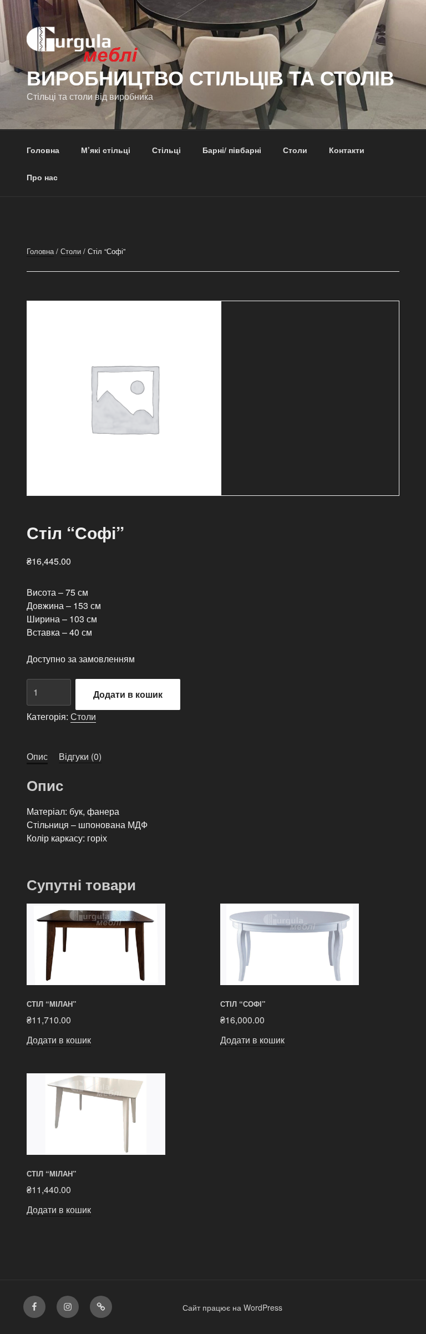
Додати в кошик (128, 694)
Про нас (42, 176)
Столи (295, 149)
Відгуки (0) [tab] (80, 756)
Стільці (166, 149)
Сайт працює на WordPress (232, 1307)
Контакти (346, 149)
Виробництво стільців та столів (210, 77)
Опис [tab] (37, 756)
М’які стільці (105, 149)
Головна (43, 149)
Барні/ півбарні (231, 149)
